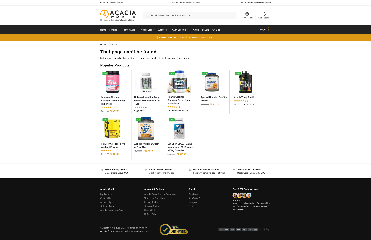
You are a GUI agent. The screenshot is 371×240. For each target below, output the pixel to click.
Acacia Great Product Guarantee (160, 194)
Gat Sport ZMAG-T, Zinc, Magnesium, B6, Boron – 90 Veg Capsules (180, 147)
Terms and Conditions (154, 198)
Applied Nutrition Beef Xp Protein (214, 99)
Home (103, 44)
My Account (247, 18)
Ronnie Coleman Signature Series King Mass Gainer (178, 100)
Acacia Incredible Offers (111, 210)
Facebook (193, 194)
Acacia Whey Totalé (244, 97)
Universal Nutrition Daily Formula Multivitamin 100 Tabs (147, 100)
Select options (114, 117)
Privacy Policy (151, 202)
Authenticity (105, 202)
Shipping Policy (151, 206)
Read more (147, 117)
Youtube (192, 206)
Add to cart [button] (180, 160)
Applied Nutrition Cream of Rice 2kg (146, 145)
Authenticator (264, 18)
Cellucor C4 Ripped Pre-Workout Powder (113, 145)
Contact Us (105, 198)
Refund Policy (151, 214)
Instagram (193, 202)
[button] (265, 29)
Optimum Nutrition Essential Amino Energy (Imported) (113, 100)
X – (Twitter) (194, 198)
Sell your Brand (107, 206)
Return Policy (150, 210)
